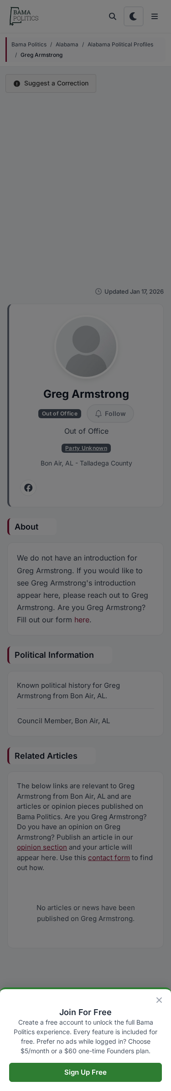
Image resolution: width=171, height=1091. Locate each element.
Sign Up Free (85, 1072)
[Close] (159, 1000)
